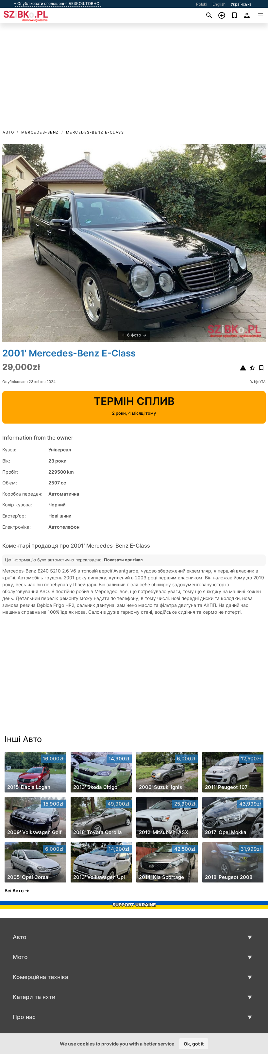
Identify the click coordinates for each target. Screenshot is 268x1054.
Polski (201, 4)
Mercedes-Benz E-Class (95, 132)
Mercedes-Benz (40, 132)
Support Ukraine (134, 904)
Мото (20, 957)
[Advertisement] (134, 79)
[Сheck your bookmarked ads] (234, 15)
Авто (8, 132)
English (219, 4)
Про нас (24, 1016)
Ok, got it (194, 1043)
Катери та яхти (34, 996)
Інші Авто (23, 739)
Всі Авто (14, 890)
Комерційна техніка (40, 976)
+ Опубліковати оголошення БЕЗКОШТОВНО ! (57, 3)
